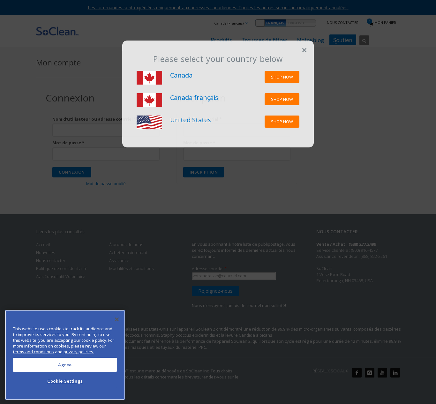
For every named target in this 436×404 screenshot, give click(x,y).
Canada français (194, 97)
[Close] (117, 319)
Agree (65, 365)
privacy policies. (79, 352)
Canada (181, 75)
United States (190, 120)
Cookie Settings (65, 381)
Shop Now (282, 77)
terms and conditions (33, 352)
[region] (65, 355)
